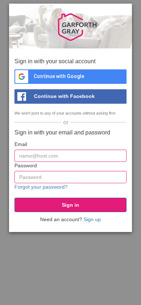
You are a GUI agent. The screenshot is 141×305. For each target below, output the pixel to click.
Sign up (92, 219)
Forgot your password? (41, 187)
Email (20, 144)
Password (25, 165)
